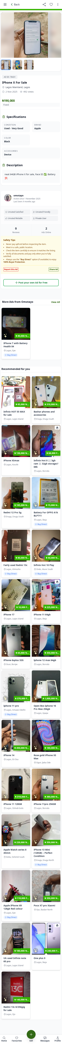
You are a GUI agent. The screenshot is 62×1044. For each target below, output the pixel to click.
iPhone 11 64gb (42, 614)
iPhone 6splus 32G (13, 660)
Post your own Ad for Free (32, 282)
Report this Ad (11, 269)
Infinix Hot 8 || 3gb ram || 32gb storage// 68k (46, 463)
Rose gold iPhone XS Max (45, 757)
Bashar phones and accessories (44, 413)
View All (55, 302)
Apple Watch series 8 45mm (14, 851)
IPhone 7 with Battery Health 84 (15, 345)
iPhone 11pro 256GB (45, 804)
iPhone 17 (8, 614)
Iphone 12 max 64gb (45, 660)
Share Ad (53, 269)
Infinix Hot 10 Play (44, 565)
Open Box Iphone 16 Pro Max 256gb (45, 707)
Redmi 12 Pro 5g (12, 512)
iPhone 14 (8, 755)
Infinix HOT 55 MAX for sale (14, 413)
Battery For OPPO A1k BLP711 (46, 514)
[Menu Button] (5, 4)
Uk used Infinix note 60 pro (14, 960)
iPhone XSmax (11, 460)
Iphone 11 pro (11, 705)
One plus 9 (39, 958)
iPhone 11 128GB (12, 804)
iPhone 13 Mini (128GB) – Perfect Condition (43, 853)
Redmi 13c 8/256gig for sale (14, 1008)
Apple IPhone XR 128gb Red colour (13, 907)
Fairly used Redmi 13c (15, 565)
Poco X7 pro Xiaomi (44, 905)
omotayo (19, 195)
